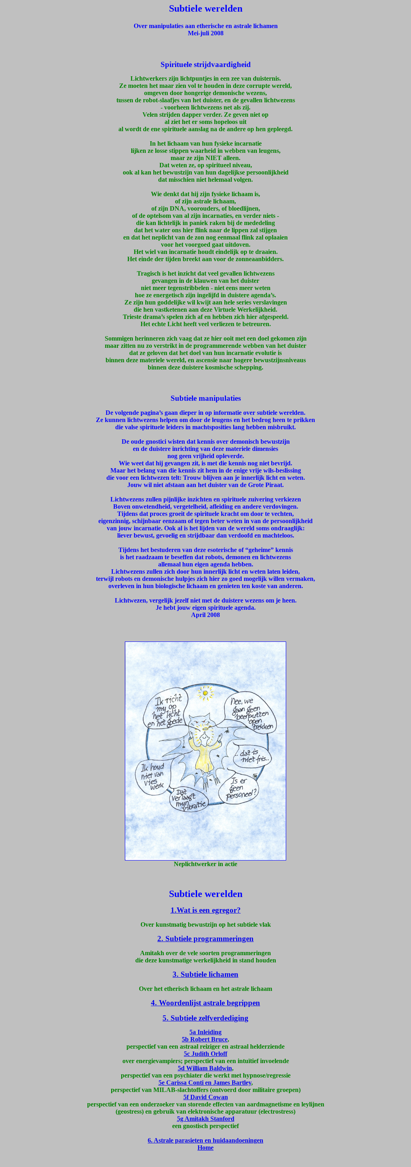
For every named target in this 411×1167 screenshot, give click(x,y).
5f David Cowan (205, 1097)
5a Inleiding (205, 1032)
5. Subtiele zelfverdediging (205, 1018)
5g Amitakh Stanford (205, 1118)
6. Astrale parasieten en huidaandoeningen (205, 1140)
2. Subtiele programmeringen (205, 938)
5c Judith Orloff (205, 1053)
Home (205, 1147)
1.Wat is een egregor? (206, 910)
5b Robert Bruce (205, 1039)
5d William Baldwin (205, 1068)
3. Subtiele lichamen (205, 974)
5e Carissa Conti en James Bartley (205, 1082)
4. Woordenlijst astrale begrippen (205, 1003)
